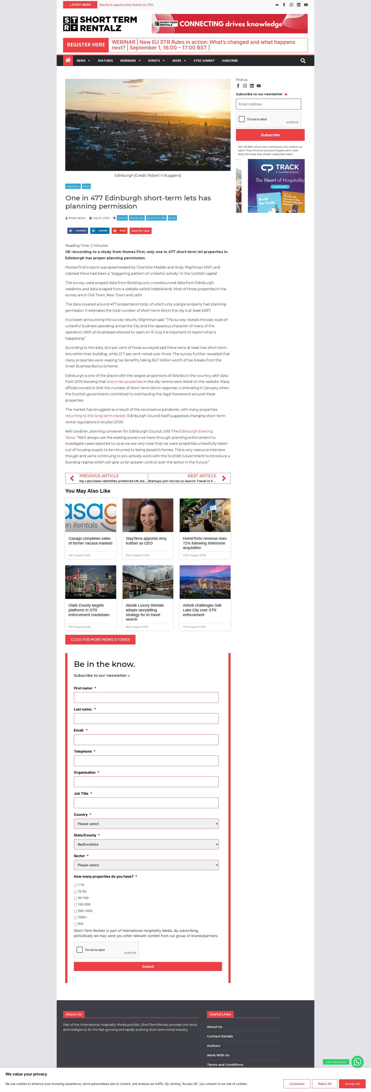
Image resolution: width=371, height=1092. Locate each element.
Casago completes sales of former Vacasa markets (134, 4)
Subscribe (230, 60)
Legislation (73, 186)
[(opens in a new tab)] (270, 186)
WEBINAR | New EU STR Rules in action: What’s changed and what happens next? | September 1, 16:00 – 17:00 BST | (203, 45)
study (172, 217)
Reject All (324, 1084)
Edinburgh (137, 217)
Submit (148, 966)
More (176, 60)
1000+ (82, 917)
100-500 (84, 904)
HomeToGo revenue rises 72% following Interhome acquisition (205, 543)
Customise (296, 1084)
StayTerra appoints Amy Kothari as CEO (146, 540)
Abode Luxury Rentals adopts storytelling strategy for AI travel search (145, 612)
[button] (357, 1062)
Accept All (352, 1084)
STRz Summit (204, 60)
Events (154, 60)
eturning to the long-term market (96, 416)
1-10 (81, 884)
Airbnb (122, 217)
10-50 (82, 891)
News (81, 60)
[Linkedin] (299, 5)
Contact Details (220, 1036)
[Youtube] (306, 5)
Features (105, 60)
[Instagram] (291, 5)
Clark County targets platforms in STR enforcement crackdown (88, 610)
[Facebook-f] (284, 5)
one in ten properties (124, 382)
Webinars (128, 60)
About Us (214, 1027)
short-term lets (156, 217)
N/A (80, 923)
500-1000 (85, 911)
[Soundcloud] (277, 5)
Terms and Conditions (225, 1065)
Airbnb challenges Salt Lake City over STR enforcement (202, 610)
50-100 (83, 898)
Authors (213, 1046)
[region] (185, 1080)
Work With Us (218, 1055)
